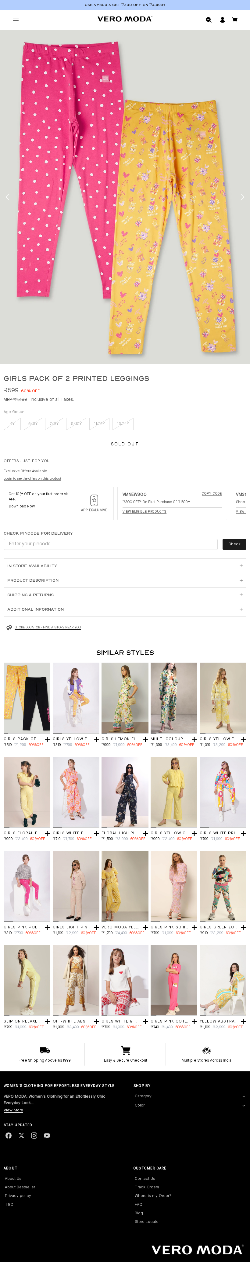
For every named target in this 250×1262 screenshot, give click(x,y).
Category (143, 1096)
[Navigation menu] (16, 20)
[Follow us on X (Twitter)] (21, 1135)
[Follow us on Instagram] (34, 1135)
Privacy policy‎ (18, 1196)
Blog (139, 1213)
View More (13, 1110)
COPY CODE (212, 494)
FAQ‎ (138, 1205)
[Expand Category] (243, 1096)
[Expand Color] (243, 1106)
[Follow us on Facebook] (8, 1135)
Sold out (125, 444)
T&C (9, 1205)
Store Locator (147, 1222)
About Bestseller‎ (20, 1187)
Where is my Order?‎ (153, 1196)
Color (140, 1105)
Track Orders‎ (147, 1187)
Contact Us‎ (145, 1179)
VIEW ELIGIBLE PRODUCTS (145, 512)
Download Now (22, 506)
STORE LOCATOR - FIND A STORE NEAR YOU (48, 627)
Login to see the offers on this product (32, 479)
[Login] (223, 20)
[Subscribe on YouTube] (47, 1135)
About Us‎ (13, 1179)
